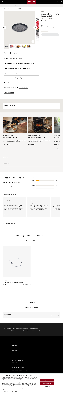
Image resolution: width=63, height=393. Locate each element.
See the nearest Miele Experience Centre (20, 370)
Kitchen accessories (12, 8)
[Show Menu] (2, 2)
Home (5, 8)
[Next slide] (35, 27)
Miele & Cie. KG (23, 87)
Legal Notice (4, 391)
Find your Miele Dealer (18, 360)
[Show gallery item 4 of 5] (23, 46)
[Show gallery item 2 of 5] (12, 46)
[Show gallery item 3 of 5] (18, 46)
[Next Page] (59, 220)
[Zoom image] (33, 41)
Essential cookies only (47, 383)
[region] (21, 27)
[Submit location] (50, 363)
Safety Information (9, 92)
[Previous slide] (4, 27)
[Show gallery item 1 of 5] (6, 46)
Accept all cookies (47, 380)
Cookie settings (47, 386)
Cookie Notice (14, 391)
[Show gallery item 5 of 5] (29, 46)
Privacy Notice (9, 391)
